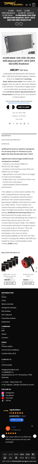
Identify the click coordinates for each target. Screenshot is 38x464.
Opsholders (15, 409)
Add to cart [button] (10, 283)
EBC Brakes (6, 311)
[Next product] (17, 23)
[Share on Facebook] (13, 123)
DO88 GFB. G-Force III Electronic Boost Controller (9, 276)
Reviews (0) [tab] (5, 144)
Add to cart (23, 107)
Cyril (13, 427)
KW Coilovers (7, 315)
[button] (26, 4)
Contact (5, 337)
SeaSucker (6, 322)
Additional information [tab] (11, 140)
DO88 (20, 119)
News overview (7, 304)
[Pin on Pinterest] (24, 123)
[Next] (36, 272)
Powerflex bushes (9, 318)
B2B (3, 330)
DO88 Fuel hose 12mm (28, 275)
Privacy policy (7, 346)
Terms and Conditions (10, 350)
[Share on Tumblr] (28, 123)
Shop (19, 10)
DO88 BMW (7, 15)
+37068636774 (8, 372)
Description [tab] (6, 135)
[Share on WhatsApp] (10, 123)
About (4, 334)
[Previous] (1, 272)
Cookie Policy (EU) (9, 353)
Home (11, 10)
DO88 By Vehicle (26, 13)
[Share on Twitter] (17, 123)
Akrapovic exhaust (9, 308)
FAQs (4, 300)
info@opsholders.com (10, 369)
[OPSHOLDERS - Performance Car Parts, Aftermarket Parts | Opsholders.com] (13, 3)
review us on (15, 420)
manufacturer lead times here (19, 103)
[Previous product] (20, 23)
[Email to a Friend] (20, 123)
